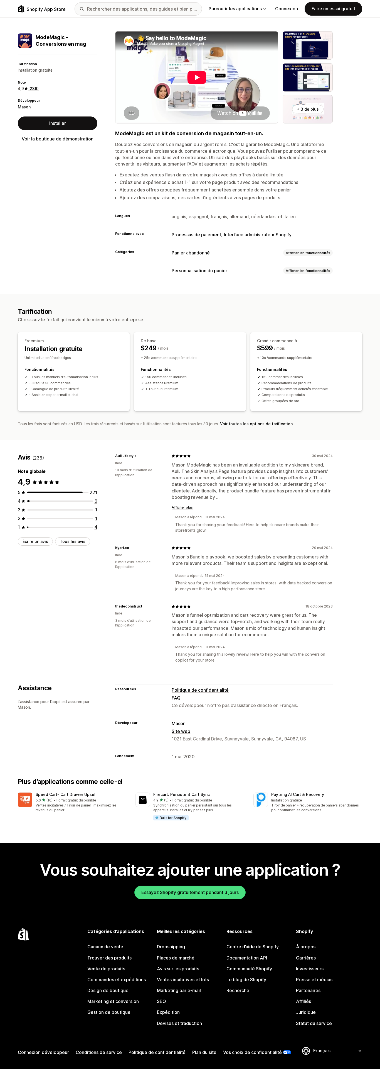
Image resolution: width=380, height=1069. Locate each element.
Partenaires (308, 990)
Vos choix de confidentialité (252, 1052)
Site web (181, 731)
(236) (33, 88)
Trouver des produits (109, 958)
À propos (305, 946)
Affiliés (303, 1001)
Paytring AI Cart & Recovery (297, 794)
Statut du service (314, 1023)
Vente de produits (106, 968)
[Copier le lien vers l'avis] (140, 456)
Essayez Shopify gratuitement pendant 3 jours (190, 892)
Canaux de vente (105, 946)
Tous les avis (72, 541)
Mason (24, 107)
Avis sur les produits (178, 968)
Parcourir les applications (235, 8)
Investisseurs (310, 968)
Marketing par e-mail (179, 990)
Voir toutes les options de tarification (256, 423)
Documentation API (246, 958)
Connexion (286, 8)
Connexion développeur (43, 1052)
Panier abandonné (191, 253)
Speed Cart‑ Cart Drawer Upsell (66, 794)
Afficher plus (182, 507)
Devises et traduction (179, 1023)
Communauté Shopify (249, 968)
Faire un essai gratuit (333, 8)
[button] (72, 803)
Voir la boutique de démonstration (57, 139)
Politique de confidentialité (200, 690)
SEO (161, 1001)
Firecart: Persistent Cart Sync (181, 794)
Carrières (306, 958)
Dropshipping (171, 946)
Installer (57, 123)
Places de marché (175, 958)
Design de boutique (108, 990)
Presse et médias (314, 979)
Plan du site (204, 1052)
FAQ (176, 698)
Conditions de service (99, 1052)
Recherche (237, 990)
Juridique (306, 1012)
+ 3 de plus (308, 109)
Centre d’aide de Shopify (252, 946)
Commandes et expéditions (116, 979)
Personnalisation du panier (199, 270)
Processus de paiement (196, 234)
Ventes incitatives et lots (183, 979)
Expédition (168, 1012)
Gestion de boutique (108, 1012)
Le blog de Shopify (246, 979)
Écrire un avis (35, 541)
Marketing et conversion (113, 1001)
